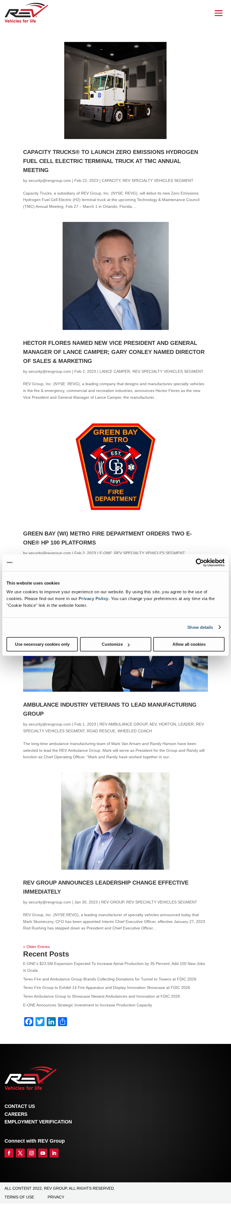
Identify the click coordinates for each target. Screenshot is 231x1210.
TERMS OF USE (19, 1197)
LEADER (186, 724)
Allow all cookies (189, 644)
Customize (112, 644)
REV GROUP (112, 902)
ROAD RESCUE (101, 731)
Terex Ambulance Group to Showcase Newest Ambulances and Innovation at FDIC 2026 (101, 996)
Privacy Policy (93, 598)
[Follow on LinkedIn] (54, 1153)
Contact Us (20, 1106)
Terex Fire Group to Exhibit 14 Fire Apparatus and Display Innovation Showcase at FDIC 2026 (106, 987)
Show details (200, 627)
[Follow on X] (20, 1153)
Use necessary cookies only (42, 644)
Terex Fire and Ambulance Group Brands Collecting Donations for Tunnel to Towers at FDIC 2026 (109, 979)
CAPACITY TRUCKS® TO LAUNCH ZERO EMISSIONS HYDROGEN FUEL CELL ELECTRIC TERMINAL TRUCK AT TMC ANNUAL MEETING (110, 161)
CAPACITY (111, 180)
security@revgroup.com (49, 180)
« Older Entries (36, 946)
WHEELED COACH (134, 731)
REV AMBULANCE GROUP (123, 724)
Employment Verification (38, 1122)
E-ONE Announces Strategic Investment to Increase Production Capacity (87, 1005)
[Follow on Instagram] (31, 1153)
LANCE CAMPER (114, 371)
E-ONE (105, 553)
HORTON (167, 724)
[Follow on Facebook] (9, 1153)
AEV (153, 724)
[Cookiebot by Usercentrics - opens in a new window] (200, 562)
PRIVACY (56, 1197)
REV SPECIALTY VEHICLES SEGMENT (158, 180)
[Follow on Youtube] (42, 1153)
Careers (16, 1114)
